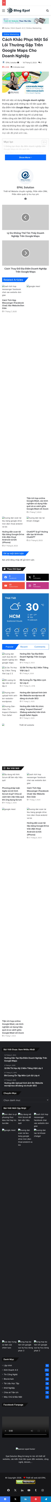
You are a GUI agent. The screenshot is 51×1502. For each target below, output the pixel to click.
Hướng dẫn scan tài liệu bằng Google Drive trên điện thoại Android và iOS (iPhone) (13, 537)
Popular (9, 646)
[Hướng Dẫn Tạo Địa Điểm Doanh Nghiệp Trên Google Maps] (10, 658)
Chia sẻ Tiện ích (11, 1392)
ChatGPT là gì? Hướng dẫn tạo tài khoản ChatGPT (37, 534)
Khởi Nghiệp (9, 1388)
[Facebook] (25, 199)
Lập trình (8, 1365)
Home (7, 28)
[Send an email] (18, 62)
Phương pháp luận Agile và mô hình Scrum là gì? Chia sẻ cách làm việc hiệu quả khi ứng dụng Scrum (13, 794)
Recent (23, 646)
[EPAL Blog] (18, 10)
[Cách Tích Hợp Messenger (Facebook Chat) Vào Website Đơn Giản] (13, 291)
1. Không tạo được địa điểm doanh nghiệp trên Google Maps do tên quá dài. (24, 147)
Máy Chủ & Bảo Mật (13, 1397)
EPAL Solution (25, 187)
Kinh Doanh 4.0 (18, 28)
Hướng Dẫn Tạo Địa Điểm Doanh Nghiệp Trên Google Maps (33, 657)
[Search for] (47, 11)
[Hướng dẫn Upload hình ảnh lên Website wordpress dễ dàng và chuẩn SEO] (10, 697)
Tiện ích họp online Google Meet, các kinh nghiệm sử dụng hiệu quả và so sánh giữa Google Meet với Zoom (37, 503)
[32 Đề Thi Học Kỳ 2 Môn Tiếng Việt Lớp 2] (10, 671)
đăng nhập (15, 560)
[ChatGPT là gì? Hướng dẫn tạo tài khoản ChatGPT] (38, 522)
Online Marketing (33, 28)
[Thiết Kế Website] (25, 21)
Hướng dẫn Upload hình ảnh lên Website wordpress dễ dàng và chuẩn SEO (33, 695)
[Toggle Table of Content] (43, 142)
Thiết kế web (32, 1478)
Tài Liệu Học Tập (11, 1383)
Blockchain (9, 1379)
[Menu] (3, 11)
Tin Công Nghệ (10, 1374)
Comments (39, 646)
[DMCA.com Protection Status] (25, 1483)
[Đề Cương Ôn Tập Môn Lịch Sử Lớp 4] (10, 684)
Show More (25, 157)
